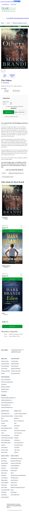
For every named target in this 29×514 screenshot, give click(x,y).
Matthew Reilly (4, 480)
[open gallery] (3, 70)
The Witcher (16, 447)
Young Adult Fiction (15, 494)
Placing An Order (5, 361)
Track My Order (4, 1)
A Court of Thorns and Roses (20, 413)
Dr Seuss (3, 423)
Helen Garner (4, 472)
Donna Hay (3, 468)
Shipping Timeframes (15, 368)
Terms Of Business (5, 366)
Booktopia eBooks (5, 389)
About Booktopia (5, 376)
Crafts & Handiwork (15, 465)
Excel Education (4, 420)
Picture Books (14, 492)
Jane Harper (3, 475)
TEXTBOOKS (15, 18)
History (12, 472)
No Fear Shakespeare (5, 440)
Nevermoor (16, 435)
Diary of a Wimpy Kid (19, 420)
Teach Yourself (4, 447)
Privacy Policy (4, 368)
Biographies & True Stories (16, 458)
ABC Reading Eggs (5, 413)
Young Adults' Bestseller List (7, 402)
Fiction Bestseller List (5, 404)
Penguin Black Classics (6, 442)
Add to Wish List (19, 112)
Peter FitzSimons (4, 482)
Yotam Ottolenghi (5, 497)
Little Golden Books (5, 435)
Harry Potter (3, 430)
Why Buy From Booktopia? (7, 381)
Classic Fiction (14, 482)
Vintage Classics (4, 449)
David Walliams (4, 463)
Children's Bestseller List (6, 400)
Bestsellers (3, 395)
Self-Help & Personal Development (18, 475)
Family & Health (14, 468)
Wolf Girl (16, 452)
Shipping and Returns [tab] (22, 123)
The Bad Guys (17, 440)
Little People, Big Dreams (19, 430)
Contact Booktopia (5, 363)
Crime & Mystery (14, 480)
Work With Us (4, 391)
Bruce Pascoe (4, 460)
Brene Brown (4, 458)
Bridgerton (16, 418)
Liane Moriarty (4, 477)
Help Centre (11, 1)
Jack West (16, 428)
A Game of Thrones (18, 415)
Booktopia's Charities (5, 386)
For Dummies (4, 425)
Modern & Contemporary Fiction (16, 334)
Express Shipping (14, 366)
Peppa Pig (3, 445)
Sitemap (3, 373)
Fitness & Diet (14, 470)
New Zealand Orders (15, 373)
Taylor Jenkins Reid (5, 489)
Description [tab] (4, 123)
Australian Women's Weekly (7, 415)
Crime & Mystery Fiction (14, 336)
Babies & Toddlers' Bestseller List (8, 397)
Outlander (16, 437)
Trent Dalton (4, 494)
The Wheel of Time (18, 445)
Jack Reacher (17, 425)
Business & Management (16, 460)
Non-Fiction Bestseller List (7, 407)
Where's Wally (4, 452)
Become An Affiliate (5, 370)
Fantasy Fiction (14, 485)
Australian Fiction (14, 477)
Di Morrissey (4, 465)
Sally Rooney (4, 485)
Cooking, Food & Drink (16, 463)
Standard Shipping (15, 363)
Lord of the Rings (18, 432)
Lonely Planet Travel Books (7, 437)
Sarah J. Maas (4, 487)
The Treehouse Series (18, 442)
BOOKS (10, 18)
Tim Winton (3, 492)
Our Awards (3, 384)
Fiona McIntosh (4, 470)
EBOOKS (21, 18)
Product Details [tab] (12, 123)
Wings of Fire (17, 449)
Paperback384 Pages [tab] (6, 91)
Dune (15, 423)
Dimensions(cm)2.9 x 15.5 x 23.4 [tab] (16, 91)
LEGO (2, 432)
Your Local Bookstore (5, 379)
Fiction (5, 334)
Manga (12, 489)
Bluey (2, 418)
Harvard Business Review (6, 428)
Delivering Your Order (16, 370)
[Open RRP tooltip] (9, 102)
